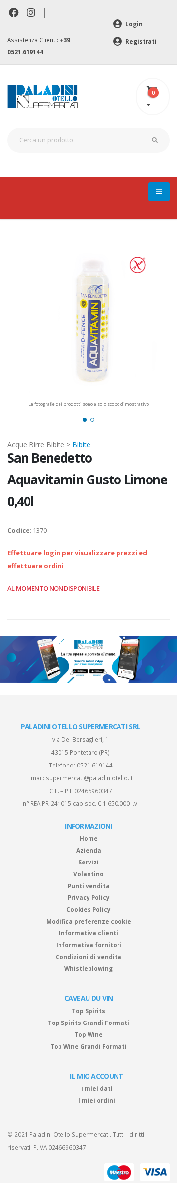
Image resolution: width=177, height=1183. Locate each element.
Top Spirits (88, 1011)
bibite (81, 444)
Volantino (88, 874)
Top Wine (88, 1034)
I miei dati (97, 1088)
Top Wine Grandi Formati (88, 1046)
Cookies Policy (88, 909)
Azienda (88, 850)
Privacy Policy (89, 897)
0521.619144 (95, 765)
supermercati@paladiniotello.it (89, 778)
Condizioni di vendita (88, 956)
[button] (84, 420)
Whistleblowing (88, 968)
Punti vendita (89, 886)
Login (133, 24)
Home (89, 838)
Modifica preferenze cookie (88, 921)
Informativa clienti (88, 933)
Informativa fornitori (88, 945)
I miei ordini (96, 1100)
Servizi (88, 862)
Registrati (140, 41)
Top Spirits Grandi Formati (88, 1022)
